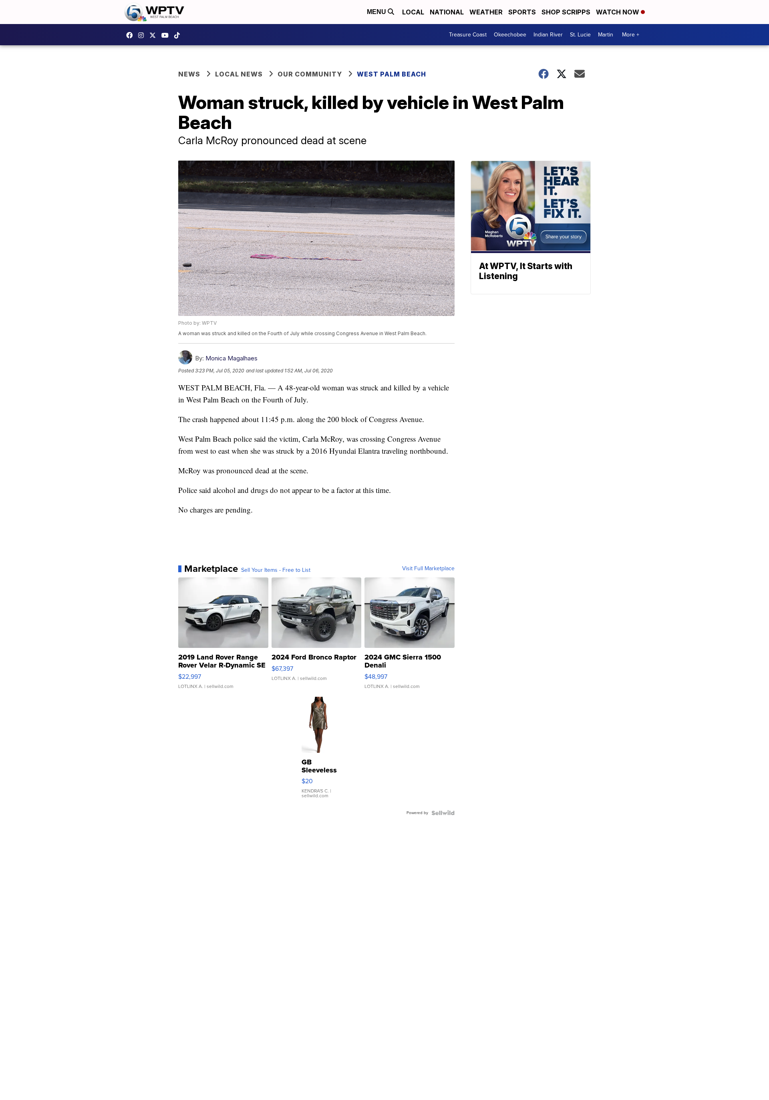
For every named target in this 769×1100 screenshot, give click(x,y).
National (447, 12)
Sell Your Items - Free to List (275, 570)
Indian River (548, 34)
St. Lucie (580, 34)
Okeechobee (510, 34)
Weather (486, 12)
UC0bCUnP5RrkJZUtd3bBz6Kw (167, 35)
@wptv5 (179, 35)
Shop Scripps (566, 12)
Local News (239, 74)
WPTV (154, 35)
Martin (605, 34)
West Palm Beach (391, 74)
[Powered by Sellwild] (443, 813)
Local (413, 12)
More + (630, 34)
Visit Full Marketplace (428, 568)
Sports (522, 12)
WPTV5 (131, 35)
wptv (143, 35)
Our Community (310, 74)
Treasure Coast (468, 34)
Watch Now (618, 12)
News (189, 74)
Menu (377, 11)
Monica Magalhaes (231, 358)
